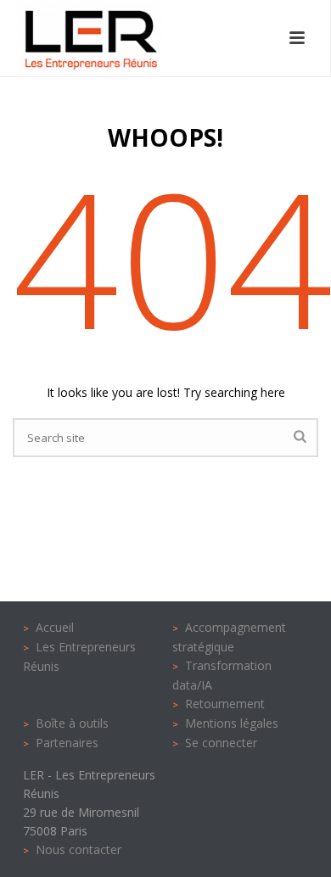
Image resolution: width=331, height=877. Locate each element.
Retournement (225, 703)
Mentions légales (231, 723)
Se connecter (221, 743)
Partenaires (67, 743)
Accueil (55, 627)
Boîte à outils (72, 723)
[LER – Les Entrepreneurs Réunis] (72, 38)
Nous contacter (78, 849)
